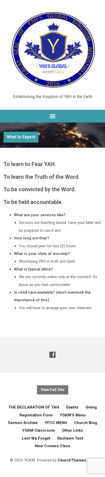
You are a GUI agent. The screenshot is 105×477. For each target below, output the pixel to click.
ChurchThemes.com (76, 460)
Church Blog (85, 422)
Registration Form (35, 415)
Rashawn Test (70, 438)
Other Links (72, 430)
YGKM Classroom (38, 430)
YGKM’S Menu (73, 415)
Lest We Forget (36, 438)
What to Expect (21, 136)
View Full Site (52, 390)
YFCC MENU (56, 422)
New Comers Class (52, 446)
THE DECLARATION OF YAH (33, 407)
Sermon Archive (22, 422)
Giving (91, 407)
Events (72, 407)
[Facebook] (52, 355)
